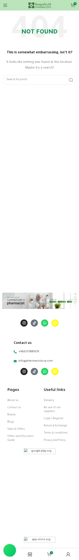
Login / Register (54, 418)
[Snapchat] (55, 323)
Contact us (14, 407)
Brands (11, 414)
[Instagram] (24, 323)
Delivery (49, 400)
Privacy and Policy (55, 440)
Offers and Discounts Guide (20, 438)
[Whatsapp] (44, 323)
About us (13, 400)
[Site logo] (39, 5)
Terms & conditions (56, 433)
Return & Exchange (55, 425)
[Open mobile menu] (5, 5)
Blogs (10, 422)
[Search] (71, 80)
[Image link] (39, 490)
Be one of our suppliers (52, 409)
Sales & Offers (16, 429)
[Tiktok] (34, 323)
